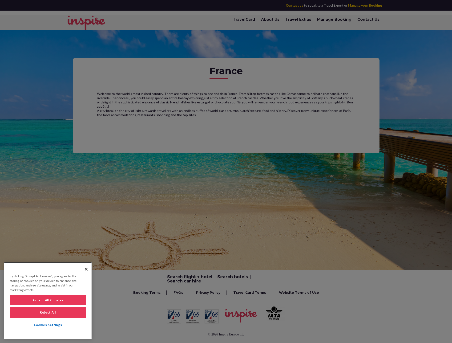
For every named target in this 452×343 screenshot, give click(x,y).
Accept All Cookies (47, 300)
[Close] (86, 269)
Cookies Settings (48, 325)
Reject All (48, 312)
